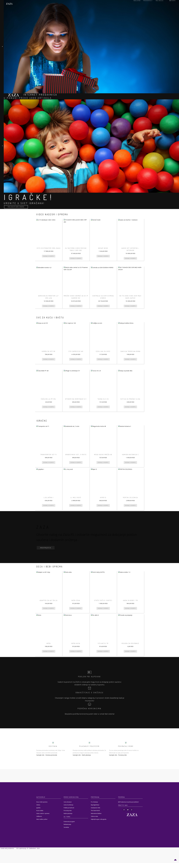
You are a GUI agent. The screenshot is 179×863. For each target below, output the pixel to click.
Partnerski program (69, 821)
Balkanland (32, 848)
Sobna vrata (94, 816)
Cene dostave (68, 802)
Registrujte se (45, 548)
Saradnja (66, 827)
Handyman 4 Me (95, 808)
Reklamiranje (67, 824)
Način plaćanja (86, 755)
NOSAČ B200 (103, 248)
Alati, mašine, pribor (41, 819)
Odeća (38, 805)
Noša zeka (76, 600)
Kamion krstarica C (130, 454)
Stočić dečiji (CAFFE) (103, 600)
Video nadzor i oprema (42, 813)
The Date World (95, 810)
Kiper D (103, 497)
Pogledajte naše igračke (16, 207)
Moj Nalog (159, 0)
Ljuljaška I (49, 497)
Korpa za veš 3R (48, 351)
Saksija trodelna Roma (130, 351)
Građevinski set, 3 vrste (76, 454)
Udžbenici (39, 816)
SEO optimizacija (21, 848)
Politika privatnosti (69, 808)
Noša (49, 643)
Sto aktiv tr (103, 643)
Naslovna (137, 0)
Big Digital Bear (95, 805)
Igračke (38, 808)
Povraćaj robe (122, 755)
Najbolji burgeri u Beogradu (98, 819)
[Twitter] (128, 810)
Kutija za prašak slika (130, 399)
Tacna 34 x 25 (103, 399)
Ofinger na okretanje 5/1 (76, 399)
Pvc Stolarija (94, 802)
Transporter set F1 (48, 454)
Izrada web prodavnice (7, 848)
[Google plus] (132, 810)
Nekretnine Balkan (96, 813)
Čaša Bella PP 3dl (48, 399)
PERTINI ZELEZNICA (130, 497)
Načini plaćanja (68, 813)
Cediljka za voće (103, 351)
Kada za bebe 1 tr (130, 600)
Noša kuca (76, 643)
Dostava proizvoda (51, 755)
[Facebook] (124, 810)
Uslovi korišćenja (68, 805)
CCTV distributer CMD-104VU (49, 248)
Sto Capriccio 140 (76, 351)
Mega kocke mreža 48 (103, 454)
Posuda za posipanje (130, 643)
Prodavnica (147, 0)
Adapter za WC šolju (49, 600)
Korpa (173, 0)
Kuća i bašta (39, 810)
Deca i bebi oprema (41, 802)
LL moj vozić (75, 497)
